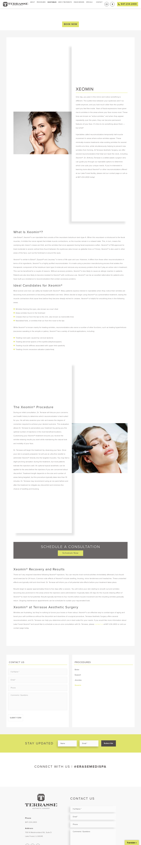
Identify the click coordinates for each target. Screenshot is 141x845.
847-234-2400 (31, 822)
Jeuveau (78, 680)
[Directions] (112, 4)
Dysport (78, 675)
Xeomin (78, 685)
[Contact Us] (106, 4)
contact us (99, 624)
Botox (77, 670)
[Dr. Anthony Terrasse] (15, 4)
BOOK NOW (70, 24)
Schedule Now (70, 553)
